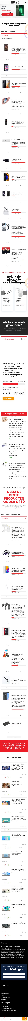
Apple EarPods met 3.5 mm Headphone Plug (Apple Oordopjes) (17, 588)
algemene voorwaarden (7, 1008)
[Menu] (2, 2)
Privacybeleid (4, 1006)
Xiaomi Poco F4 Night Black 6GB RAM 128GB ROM (18, 177)
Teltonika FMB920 (16, 723)
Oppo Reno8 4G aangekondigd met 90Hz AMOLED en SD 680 (18, 836)
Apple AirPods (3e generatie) (15, 210)
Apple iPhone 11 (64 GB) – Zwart (18, 67)
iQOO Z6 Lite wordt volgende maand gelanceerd (17, 853)
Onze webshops (5, 997)
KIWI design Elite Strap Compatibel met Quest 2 (18, 552)
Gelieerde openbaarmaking (8, 1010)
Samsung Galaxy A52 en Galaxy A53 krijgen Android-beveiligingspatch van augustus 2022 (19, 801)
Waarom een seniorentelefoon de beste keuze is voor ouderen (17, 784)
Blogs (2, 995)
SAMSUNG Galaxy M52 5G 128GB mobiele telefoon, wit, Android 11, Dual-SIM (18, 570)
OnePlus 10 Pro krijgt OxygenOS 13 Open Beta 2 (19, 922)
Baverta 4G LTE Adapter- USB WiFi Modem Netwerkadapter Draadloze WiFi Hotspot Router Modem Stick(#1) (19, 142)
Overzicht (3, 991)
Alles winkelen (5, 993)
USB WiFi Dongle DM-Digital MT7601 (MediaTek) (19, 679)
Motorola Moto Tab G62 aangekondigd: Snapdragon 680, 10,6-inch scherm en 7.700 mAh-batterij (18, 766)
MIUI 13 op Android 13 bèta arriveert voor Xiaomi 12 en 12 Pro (19, 906)
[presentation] (3, 293)
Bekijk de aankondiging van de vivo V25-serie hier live (19, 871)
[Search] (25, 2)
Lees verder (8, 398)
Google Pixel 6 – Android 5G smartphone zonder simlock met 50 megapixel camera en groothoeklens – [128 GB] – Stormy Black (19, 49)
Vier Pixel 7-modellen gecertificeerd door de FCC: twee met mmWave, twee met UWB (19, 889)
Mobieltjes (4, 774)
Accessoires (12, 461)
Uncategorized (12, 416)
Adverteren (4, 999)
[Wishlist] (10, 1019)
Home (2, 989)
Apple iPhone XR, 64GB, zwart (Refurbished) (17, 193)
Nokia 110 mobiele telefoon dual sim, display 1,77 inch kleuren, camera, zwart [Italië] (18, 123)
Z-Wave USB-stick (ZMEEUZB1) (16, 160)
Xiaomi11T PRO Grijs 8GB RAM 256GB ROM (19, 84)
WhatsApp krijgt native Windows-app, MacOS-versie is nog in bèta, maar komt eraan (19, 819)
